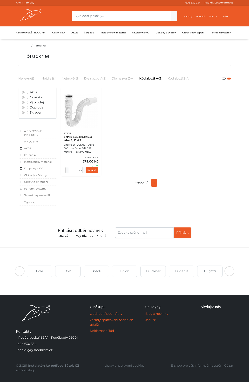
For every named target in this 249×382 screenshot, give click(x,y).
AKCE (74, 32)
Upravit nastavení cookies (125, 365)
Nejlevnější (26, 78)
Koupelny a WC (140, 32)
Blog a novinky (156, 314)
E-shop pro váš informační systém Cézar (202, 365)
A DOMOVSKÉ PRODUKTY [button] (33, 132)
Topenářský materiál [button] (37, 195)
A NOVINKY (58, 32)
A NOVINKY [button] (31, 141)
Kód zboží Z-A (178, 78)
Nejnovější (70, 78)
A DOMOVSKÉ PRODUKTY (31, 32)
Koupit (91, 170)
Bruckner (40, 45)
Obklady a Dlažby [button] (35, 175)
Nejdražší (48, 78)
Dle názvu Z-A (122, 78)
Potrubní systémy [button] (35, 188)
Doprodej (37, 107)
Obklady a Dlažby (166, 32)
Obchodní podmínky (106, 314)
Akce (34, 92)
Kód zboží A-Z (150, 78)
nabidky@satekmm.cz (218, 2)
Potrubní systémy (220, 32)
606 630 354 (193, 2)
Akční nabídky (25, 2)
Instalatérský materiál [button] (38, 161)
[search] (174, 16)
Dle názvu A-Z (94, 78)
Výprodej (37, 102)
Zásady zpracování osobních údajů (111, 322)
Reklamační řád (102, 331)
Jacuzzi (150, 320)
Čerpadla (89, 32)
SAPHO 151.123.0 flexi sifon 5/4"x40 (78, 138)
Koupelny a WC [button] (34, 168)
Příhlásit (182, 232)
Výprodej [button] (30, 202)
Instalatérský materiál (113, 32)
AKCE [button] (27, 148)
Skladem (37, 112)
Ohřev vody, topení (193, 32)
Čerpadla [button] (30, 154)
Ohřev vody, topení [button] (36, 181)
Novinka (36, 97)
